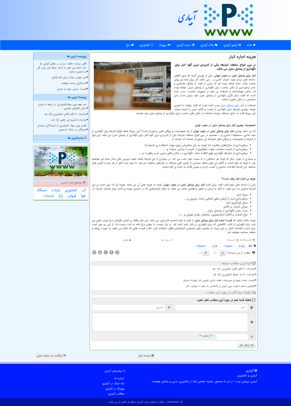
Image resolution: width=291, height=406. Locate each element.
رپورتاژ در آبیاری (115, 388)
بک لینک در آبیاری (113, 383)
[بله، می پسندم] (223, 253)
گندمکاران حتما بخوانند (74, 83)
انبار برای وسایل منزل (232, 105)
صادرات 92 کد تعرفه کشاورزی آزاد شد (234, 274)
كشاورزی (71, 190)
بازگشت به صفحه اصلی (50, 356)
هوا (83, 196)
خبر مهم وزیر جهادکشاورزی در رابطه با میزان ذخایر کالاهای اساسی (62, 106)
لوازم (214, 246)
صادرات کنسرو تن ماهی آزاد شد (69, 120)
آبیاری (187, 19)
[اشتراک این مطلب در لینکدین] (100, 252)
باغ (128, 45)
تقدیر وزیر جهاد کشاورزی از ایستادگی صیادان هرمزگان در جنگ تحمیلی (62, 127)
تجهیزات (227, 246)
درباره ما (119, 378)
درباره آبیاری (184, 45)
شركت (55, 190)
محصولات (201, 246)
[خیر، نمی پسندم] (206, 253)
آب (84, 190)
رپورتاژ (163, 45)
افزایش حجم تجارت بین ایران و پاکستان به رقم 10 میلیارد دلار (220, 286)
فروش (72, 196)
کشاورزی (145, 45)
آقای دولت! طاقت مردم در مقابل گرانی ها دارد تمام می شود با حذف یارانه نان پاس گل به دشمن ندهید (62, 68)
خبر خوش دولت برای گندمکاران (69, 77)
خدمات (49, 196)
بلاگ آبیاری (207, 45)
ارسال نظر (245, 345)
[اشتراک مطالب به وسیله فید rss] (94, 252)
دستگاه (42, 190)
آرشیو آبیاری (231, 45)
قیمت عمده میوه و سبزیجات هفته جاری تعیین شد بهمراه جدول (219, 280)
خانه (250, 45)
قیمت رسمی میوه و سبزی (72, 89)
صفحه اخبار (144, 356)
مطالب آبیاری (116, 394)
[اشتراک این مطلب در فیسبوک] (111, 252)
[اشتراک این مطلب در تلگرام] (117, 252)
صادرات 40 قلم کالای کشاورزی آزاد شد (233, 269)
